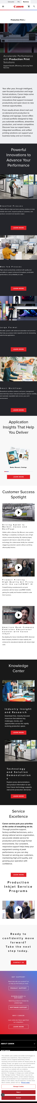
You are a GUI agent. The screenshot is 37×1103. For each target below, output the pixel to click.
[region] (18, 1076)
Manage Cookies (18, 1086)
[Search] (34, 6)
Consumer (11, 2)
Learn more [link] (18, 1027)
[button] (18, 1043)
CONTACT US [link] (18, 962)
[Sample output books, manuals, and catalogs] (18, 455)
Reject (18, 1092)
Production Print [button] (17, 20)
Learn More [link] (18, 228)
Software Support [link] (18, 1007)
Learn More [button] (18, 477)
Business (26, 2)
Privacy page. (25, 1082)
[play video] (18, 512)
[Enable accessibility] (3, 1095)
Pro (19, 2)
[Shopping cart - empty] (29, 6)
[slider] (6, 471)
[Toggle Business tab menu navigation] (3, 6)
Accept (18, 1097)
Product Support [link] (18, 988)
